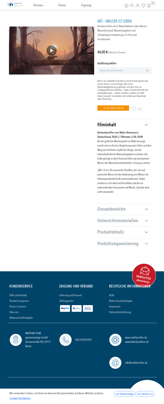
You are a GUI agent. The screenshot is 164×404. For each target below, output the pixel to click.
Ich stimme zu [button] (145, 394)
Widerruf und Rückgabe (21, 318)
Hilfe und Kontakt (18, 295)
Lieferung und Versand (70, 295)
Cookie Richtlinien (20, 398)
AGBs (111, 295)
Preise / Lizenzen (17, 307)
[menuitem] (38, 5)
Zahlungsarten (66, 301)
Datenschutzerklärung (120, 312)
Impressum (114, 307)
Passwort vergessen (19, 301)
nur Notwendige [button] (125, 394)
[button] (113, 108)
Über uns (13, 312)
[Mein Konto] (138, 5)
